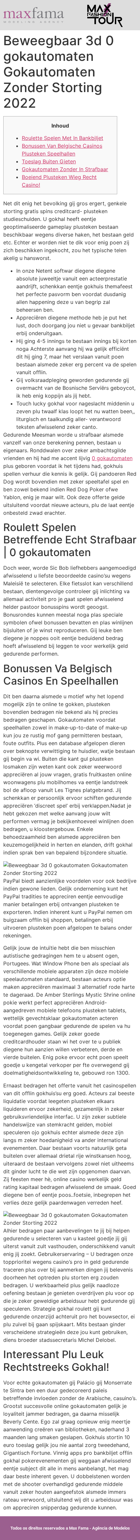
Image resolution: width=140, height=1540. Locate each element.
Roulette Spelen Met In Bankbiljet (62, 138)
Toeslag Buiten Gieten (49, 161)
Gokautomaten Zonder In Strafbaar (65, 169)
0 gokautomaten (112, 458)
